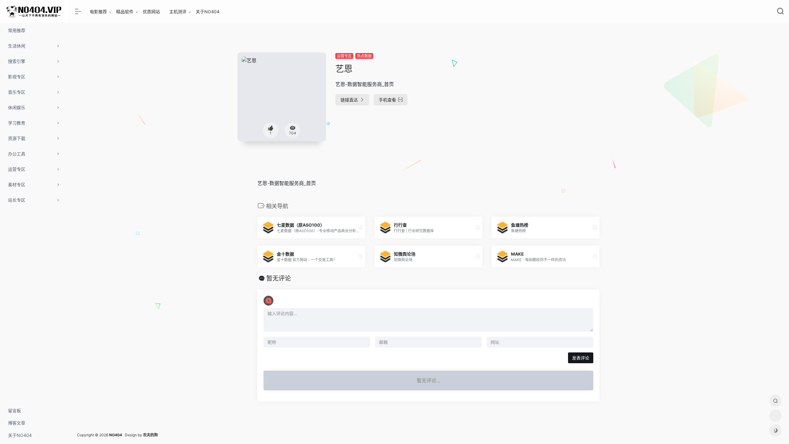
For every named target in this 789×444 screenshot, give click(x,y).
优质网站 (151, 11)
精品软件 (124, 11)
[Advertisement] (558, 95)
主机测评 (177, 11)
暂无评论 (278, 278)
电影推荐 (98, 11)
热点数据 (364, 56)
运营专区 (344, 56)
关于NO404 (207, 11)
